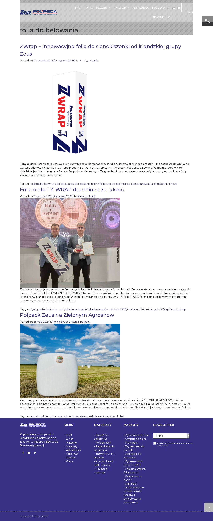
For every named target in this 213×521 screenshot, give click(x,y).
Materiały (120, 7)
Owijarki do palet (135, 438)
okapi (117, 183)
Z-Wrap (164, 309)
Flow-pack (131, 442)
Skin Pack (131, 483)
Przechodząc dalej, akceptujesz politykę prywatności (175, 444)
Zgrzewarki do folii (136, 435)
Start (79, 7)
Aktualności (141, 7)
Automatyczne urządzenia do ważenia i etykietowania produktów (134, 495)
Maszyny (101, 7)
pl (189, 12)
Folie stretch (103, 442)
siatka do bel (116, 416)
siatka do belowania (133, 183)
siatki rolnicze (169, 183)
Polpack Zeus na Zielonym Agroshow (67, 315)
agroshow (36, 416)
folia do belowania (62, 183)
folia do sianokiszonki (86, 183)
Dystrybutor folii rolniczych (47, 309)
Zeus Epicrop (177, 309)
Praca (69, 461)
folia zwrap (106, 183)
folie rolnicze (100, 416)
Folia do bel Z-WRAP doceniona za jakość (72, 189)
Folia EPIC (120, 309)
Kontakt (159, 17)
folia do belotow (40, 183)
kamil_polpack (88, 60)
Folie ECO (158, 7)
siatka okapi (153, 183)
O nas (89, 7)
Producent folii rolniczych (143, 309)
